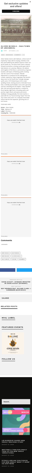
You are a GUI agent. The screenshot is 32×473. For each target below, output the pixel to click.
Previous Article (16, 279)
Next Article (16, 286)
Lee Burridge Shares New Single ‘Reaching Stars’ (13, 441)
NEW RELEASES (9, 54)
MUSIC (3, 54)
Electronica (15, 253)
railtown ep (6, 259)
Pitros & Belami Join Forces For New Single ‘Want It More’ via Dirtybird (16, 462)
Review (14, 259)
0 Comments (17, 54)
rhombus (22, 259)
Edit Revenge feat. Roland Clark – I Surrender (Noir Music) (16, 289)
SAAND (5, 50)
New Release (5, 256)
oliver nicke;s (16, 256)
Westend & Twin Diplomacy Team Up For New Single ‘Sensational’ (14, 451)
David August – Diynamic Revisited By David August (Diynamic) (16, 282)
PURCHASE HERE (6, 104)
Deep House (5, 253)
